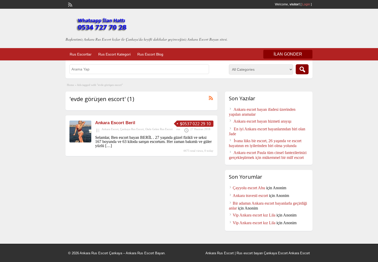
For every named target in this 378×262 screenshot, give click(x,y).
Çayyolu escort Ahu (249, 188)
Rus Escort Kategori (114, 54)
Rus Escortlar (81, 54)
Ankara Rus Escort (219, 253)
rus (178, 129)
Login (306, 4)
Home (70, 84)
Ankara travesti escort (250, 195)
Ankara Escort (110, 129)
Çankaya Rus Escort (132, 129)
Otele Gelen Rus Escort (159, 129)
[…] (108, 145)
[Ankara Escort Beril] (80, 141)
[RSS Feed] (70, 4)
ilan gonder (288, 54)
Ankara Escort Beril (115, 122)
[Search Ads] (302, 69)
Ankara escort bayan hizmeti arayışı (262, 121)
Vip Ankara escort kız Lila (254, 215)
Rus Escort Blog (150, 54)
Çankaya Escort (276, 253)
